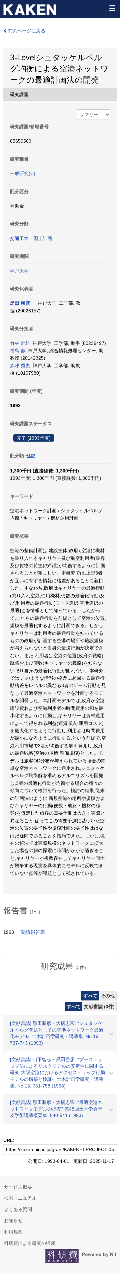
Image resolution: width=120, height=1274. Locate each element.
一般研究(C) (22, 173)
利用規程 (13, 1231)
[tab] (63, 966)
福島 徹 (17, 350)
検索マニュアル (20, 1198)
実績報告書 (32, 932)
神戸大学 (19, 271)
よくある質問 (18, 1209)
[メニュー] (112, 8)
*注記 (30, 456)
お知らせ (13, 1220)
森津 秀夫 (20, 365)
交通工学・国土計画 (31, 238)
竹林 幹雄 (20, 343)
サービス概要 (18, 1187)
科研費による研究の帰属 (29, 1243)
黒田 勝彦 (20, 303)
